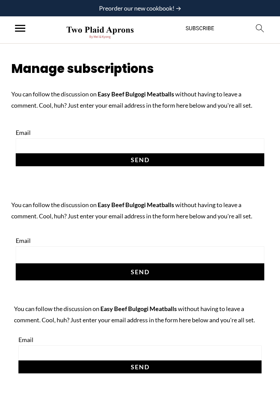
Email (23, 132)
